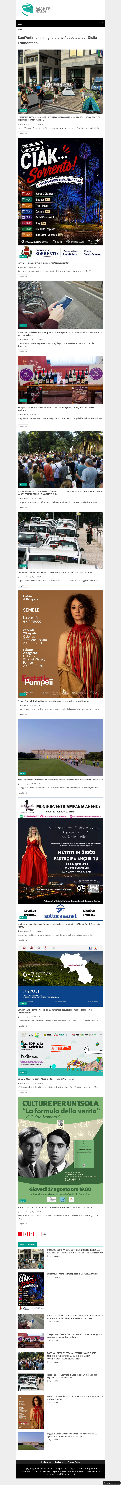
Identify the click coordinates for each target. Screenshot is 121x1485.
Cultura (22, 695)
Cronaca (23, 111)
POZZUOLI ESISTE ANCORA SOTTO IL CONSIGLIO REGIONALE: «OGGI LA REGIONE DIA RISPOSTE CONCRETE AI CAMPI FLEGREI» (75, 1251)
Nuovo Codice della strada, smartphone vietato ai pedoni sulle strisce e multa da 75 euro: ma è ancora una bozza (75, 1316)
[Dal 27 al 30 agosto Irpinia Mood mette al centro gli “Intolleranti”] (60, 1053)
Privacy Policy (74, 1462)
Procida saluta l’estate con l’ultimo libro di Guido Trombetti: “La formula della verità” (55, 1207)
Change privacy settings (112, 1483)
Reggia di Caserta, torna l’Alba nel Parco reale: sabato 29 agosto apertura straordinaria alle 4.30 (60, 779)
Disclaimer (59, 1462)
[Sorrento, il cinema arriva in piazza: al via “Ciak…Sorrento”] (60, 199)
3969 (43, 1234)
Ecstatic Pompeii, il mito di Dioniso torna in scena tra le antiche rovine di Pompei (53, 701)
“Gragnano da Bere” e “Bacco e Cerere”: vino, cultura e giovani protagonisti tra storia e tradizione (74, 1335)
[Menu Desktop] (20, 23)
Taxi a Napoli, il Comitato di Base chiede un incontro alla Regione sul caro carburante (55, 572)
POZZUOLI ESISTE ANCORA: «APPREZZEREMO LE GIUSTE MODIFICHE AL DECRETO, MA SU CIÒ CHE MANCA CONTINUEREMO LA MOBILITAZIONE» (71, 1356)
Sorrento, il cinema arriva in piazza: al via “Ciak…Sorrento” (43, 263)
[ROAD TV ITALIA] (35, 9)
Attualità (23, 256)
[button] (102, 23)
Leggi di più (23, 133)
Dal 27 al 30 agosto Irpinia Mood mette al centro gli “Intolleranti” (46, 1079)
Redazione (46, 1462)
